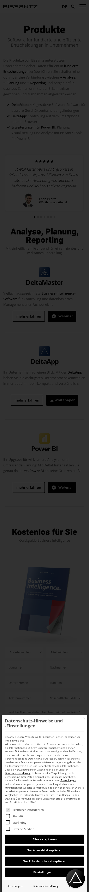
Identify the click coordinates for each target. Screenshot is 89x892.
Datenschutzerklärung (18, 773)
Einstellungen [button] (68, 780)
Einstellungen (14, 886)
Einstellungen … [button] (44, 872)
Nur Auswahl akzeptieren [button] (44, 850)
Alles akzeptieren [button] (44, 839)
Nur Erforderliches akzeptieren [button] (44, 861)
